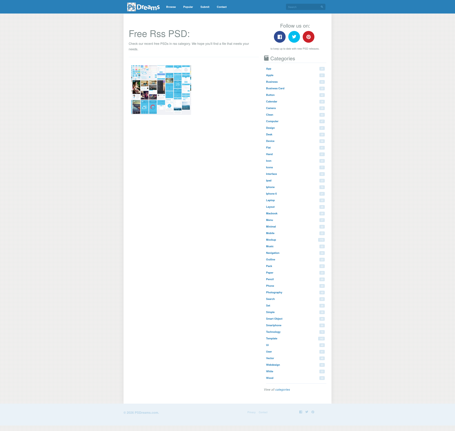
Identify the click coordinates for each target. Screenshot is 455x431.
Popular (188, 7)
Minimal (294, 226)
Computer (294, 121)
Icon (294, 161)
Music (294, 246)
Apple (294, 75)
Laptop (294, 200)
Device (294, 141)
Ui (294, 345)
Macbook (294, 213)
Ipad (294, 180)
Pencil (294, 279)
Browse (171, 7)
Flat (294, 147)
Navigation (294, 253)
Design (294, 128)
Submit (204, 7)
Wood (294, 378)
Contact (222, 7)
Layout (294, 207)
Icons (294, 167)
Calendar (294, 101)
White (294, 371)
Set (294, 305)
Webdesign (294, 365)
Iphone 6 (294, 193)
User (294, 351)
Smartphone (294, 325)
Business (294, 82)
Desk (294, 134)
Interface (294, 174)
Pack (294, 266)
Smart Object (294, 319)
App (294, 68)
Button (294, 95)
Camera (294, 108)
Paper (294, 272)
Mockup (294, 240)
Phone (294, 286)
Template (294, 338)
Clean (294, 115)
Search (294, 299)
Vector (294, 358)
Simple (294, 312)
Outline (294, 259)
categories (282, 389)
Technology (294, 332)
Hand (294, 154)
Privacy (251, 412)
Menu (294, 220)
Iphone (294, 187)
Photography (294, 292)
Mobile (294, 233)
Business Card (294, 88)
